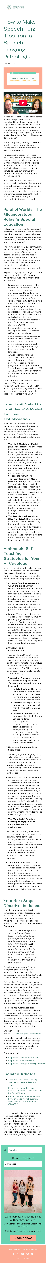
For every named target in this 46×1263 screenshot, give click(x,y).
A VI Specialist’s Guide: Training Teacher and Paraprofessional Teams (22, 1082)
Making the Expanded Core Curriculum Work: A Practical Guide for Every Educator (25, 1091)
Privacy (26, 1258)
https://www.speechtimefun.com (23, 1058)
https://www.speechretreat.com (27, 1033)
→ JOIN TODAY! (23, 1238)
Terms (19, 1258)
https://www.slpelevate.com (21, 1061)
